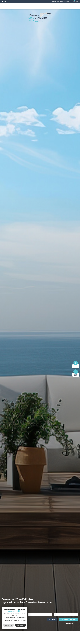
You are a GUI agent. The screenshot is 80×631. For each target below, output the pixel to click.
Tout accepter (21, 625)
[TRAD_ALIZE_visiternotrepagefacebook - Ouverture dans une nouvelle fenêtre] (2, 1)
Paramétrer (8, 625)
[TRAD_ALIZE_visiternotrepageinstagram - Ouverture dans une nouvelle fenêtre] (5, 1)
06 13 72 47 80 (56, 1)
